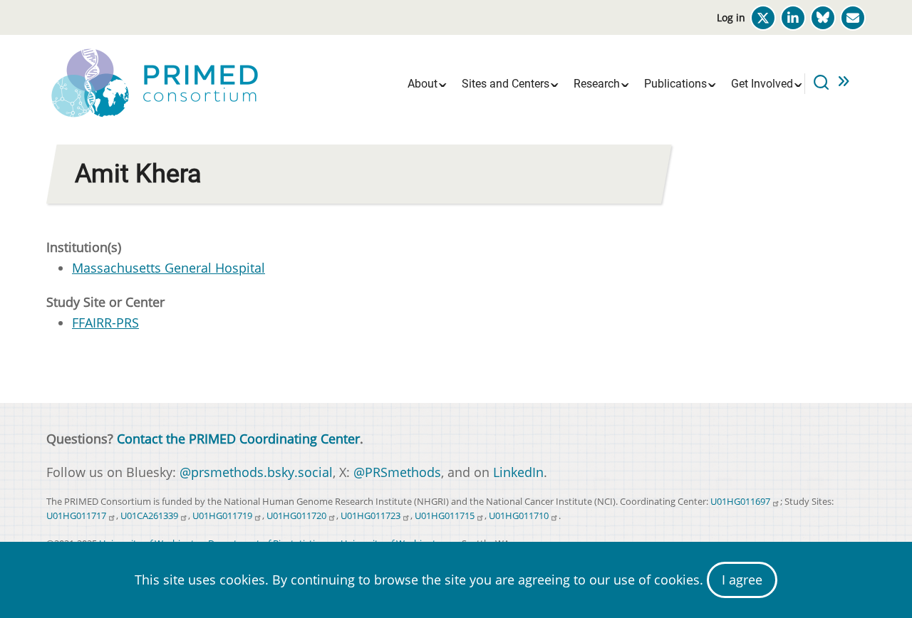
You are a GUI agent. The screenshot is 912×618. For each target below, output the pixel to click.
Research (597, 83)
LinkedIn (518, 472)
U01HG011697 (740, 502)
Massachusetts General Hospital (168, 267)
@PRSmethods (397, 472)
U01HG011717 (76, 516)
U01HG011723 (370, 516)
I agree (742, 579)
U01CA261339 (149, 516)
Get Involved (762, 83)
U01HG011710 (519, 516)
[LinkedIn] (793, 18)
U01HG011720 (296, 516)
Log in (731, 17)
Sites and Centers (505, 83)
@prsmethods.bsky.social (256, 472)
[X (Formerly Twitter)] (763, 18)
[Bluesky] (823, 18)
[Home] (153, 81)
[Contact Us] (853, 18)
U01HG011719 (222, 516)
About (422, 83)
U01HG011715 (445, 516)
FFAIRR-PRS (105, 322)
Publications (675, 83)
